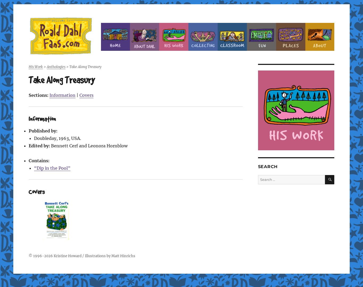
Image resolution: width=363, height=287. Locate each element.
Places (290, 37)
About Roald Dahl (144, 37)
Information (62, 95)
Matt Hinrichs (123, 256)
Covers (86, 95)
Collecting (203, 37)
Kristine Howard (68, 256)
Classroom (232, 37)
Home (115, 37)
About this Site (320, 37)
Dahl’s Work (173, 37)
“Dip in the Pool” (52, 168)
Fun (261, 37)
